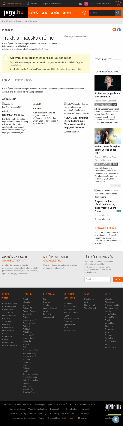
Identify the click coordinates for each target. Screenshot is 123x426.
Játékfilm (109, 326)
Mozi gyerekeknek (110, 345)
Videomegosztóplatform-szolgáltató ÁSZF (53, 404)
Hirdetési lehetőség (37, 413)
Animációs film (111, 317)
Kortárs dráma (29, 338)
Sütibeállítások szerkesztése (60, 418)
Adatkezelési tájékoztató (85, 404)
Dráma (25, 317)
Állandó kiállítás (71, 306)
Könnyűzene (7, 327)
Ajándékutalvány (14, 3)
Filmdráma (109, 302)
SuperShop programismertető (62, 413)
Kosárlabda (89, 299)
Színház (28, 294)
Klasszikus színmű (27, 342)
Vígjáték (26, 302)
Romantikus (110, 329)
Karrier (42, 418)
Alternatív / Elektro (7, 338)
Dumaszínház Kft (102, 215)
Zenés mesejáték (30, 350)
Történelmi (68, 303)
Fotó (66, 327)
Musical (26, 305)
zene (44, 12)
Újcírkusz (27, 362)
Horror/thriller (110, 314)
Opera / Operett (9, 315)
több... (47, 49)
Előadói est (28, 332)
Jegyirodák (85, 409)
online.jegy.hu (52, 260)
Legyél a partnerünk (52, 3)
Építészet (68, 321)
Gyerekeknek (69, 324)
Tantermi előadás (30, 374)
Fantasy (108, 335)
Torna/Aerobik (90, 308)
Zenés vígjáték (29, 335)
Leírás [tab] (6, 80)
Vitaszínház (28, 389)
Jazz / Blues (7, 312)
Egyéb (25, 299)
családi (55, 12)
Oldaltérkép (83, 413)
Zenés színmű (29, 323)
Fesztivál (49, 294)
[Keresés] (118, 13)
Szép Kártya (71, 409)
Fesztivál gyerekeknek (48, 315)
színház (33, 12)
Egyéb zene (7, 309)
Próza (25, 347)
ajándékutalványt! (14, 260)
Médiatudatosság (18, 413)
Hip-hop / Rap (8, 342)
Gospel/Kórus (8, 330)
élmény (67, 12)
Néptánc (26, 371)
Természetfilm (111, 341)
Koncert (46, 302)
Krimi (25, 365)
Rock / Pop (7, 318)
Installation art (70, 330)
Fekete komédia (30, 377)
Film (45, 299)
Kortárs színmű (29, 320)
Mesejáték (27, 314)
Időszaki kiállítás (71, 312)
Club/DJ (5, 333)
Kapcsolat (54, 409)
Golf (86, 302)
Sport (88, 294)
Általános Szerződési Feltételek (17, 404)
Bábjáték (26, 329)
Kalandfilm (109, 323)
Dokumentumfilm (112, 305)
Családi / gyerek (9, 306)
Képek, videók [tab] (23, 80)
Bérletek (34, 3)
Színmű (26, 326)
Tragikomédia (28, 392)
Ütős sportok (89, 305)
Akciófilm (109, 338)
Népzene (6, 324)
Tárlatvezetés (70, 309)
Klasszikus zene (9, 303)
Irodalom (26, 359)
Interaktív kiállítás (71, 318)
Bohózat (26, 368)
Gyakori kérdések (17, 409)
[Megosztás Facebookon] (119, 29)
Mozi (107, 294)
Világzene (6, 321)
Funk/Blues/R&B (9, 345)
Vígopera (27, 386)
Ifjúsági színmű (29, 356)
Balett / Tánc (28, 308)
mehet (118, 279)
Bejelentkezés (104, 3)
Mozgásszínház (30, 353)
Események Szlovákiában (24, 418)
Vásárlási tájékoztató (37, 409)
